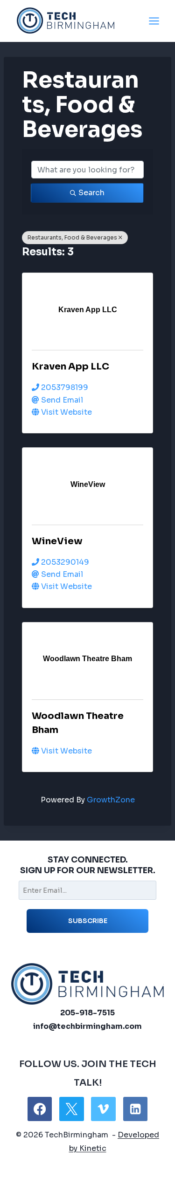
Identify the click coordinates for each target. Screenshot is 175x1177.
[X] (71, 1109)
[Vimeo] (103, 1109)
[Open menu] (154, 20)
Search (91, 193)
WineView (57, 541)
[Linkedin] (135, 1109)
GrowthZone (111, 800)
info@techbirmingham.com (87, 1026)
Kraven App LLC (70, 366)
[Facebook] (40, 1109)
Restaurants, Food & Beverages (72, 237)
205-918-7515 (87, 1013)
